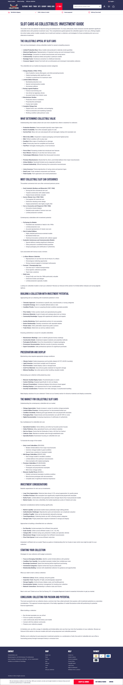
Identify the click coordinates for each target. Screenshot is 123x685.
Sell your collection (30, 1)
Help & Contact (11, 1)
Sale (46, 667)
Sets (39, 6)
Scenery (44, 6)
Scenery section (59, 393)
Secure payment (68, 12)
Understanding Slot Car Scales (63, 542)
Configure (111, 682)
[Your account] (104, 6)
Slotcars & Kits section (66, 286)
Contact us (70, 655)
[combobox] (85, 6)
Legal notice (71, 665)
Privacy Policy (71, 661)
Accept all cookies (83, 682)
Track (35, 6)
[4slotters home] (14, 6)
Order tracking (20, 1)
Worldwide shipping (15, 12)
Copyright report (72, 663)
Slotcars (25, 6)
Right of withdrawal (72, 667)
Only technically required (100, 682)
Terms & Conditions (72, 659)
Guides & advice (72, 657)
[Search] (99, 6)
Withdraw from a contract (74, 669)
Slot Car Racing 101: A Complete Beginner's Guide (54, 591)
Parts (30, 6)
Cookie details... (27, 682)
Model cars (50, 6)
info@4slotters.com (12, 655)
